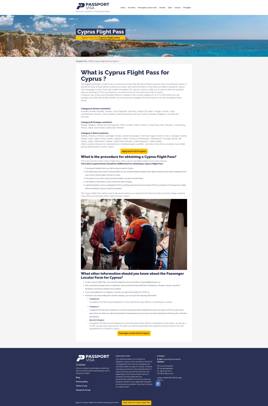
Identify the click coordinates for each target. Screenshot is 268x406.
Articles (162, 7)
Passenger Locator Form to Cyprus (134, 333)
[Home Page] (93, 6)
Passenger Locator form (147, 7)
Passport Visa (81, 61)
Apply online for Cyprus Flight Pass (136, 402)
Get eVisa (131, 7)
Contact (177, 7)
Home (123, 7)
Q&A (170, 7)
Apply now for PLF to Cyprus (134, 151)
